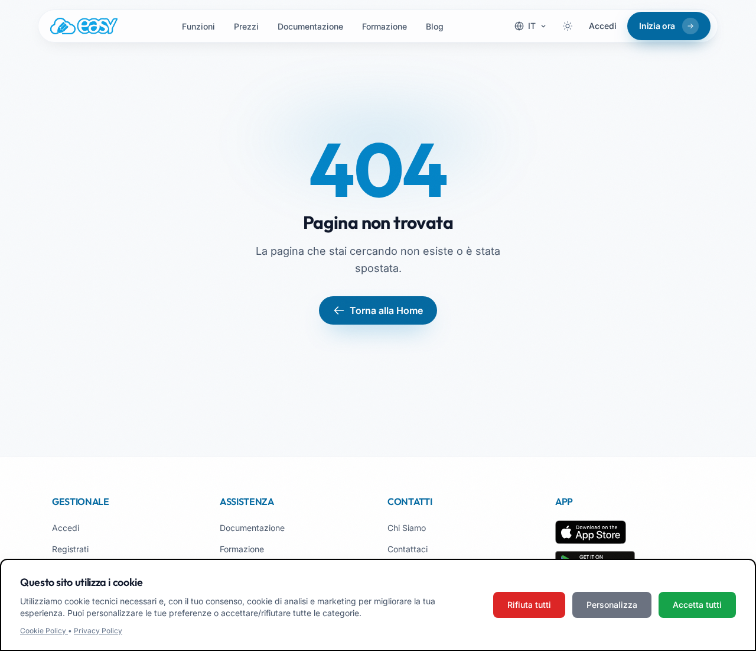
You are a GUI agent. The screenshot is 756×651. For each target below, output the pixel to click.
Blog (435, 26)
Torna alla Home (386, 310)
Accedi (603, 26)
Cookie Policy (44, 630)
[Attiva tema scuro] (567, 26)
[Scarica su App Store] (590, 532)
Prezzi (246, 26)
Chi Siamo (406, 528)
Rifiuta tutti (529, 605)
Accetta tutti (697, 605)
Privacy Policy (98, 630)
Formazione (384, 26)
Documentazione (310, 26)
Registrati (70, 549)
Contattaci (407, 549)
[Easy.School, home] (84, 26)
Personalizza (611, 605)
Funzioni (198, 26)
